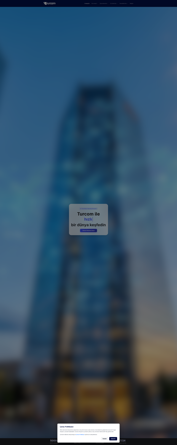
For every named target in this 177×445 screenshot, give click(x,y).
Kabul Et (113, 438)
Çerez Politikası (80, 434)
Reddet (105, 438)
